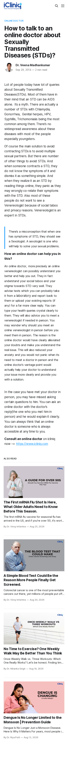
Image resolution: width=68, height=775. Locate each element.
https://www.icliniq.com (32, 444)
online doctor (14, 20)
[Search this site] (56, 6)
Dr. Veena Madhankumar (33, 65)
